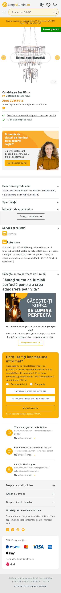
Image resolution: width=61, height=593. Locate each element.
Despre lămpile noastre (19, 502)
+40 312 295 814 (48, 258)
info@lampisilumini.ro (14, 258)
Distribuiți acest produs (18, 96)
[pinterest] (17, 529)
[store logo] (16, 4)
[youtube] (23, 529)
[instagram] (12, 529)
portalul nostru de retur (23, 251)
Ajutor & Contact (15, 494)
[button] (30, 22)
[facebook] (7, 529)
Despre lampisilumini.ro (19, 485)
